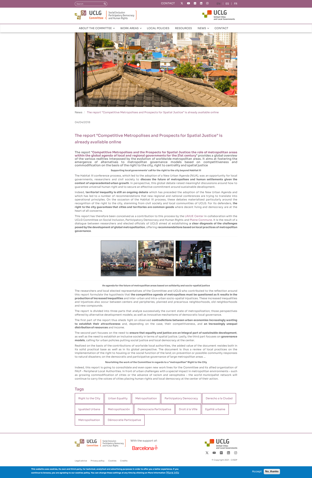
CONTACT (168, 3)
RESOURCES (183, 28)
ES (227, 3)
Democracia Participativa (154, 409)
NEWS (202, 28)
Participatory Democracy (181, 398)
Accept (257, 471)
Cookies (112, 460)
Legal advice (81, 460)
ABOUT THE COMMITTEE (95, 28)
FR (235, 3)
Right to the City (89, 398)
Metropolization (146, 398)
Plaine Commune (201, 220)
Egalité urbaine (215, 409)
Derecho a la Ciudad (219, 398)
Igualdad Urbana (89, 409)
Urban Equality (118, 398)
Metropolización (119, 409)
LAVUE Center (194, 216)
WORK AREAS (129, 28)
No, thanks (272, 471)
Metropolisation (89, 420)
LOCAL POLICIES (158, 28)
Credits (123, 460)
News (78, 112)
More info (172, 472)
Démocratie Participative (124, 420)
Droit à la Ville (188, 409)
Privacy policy (97, 460)
